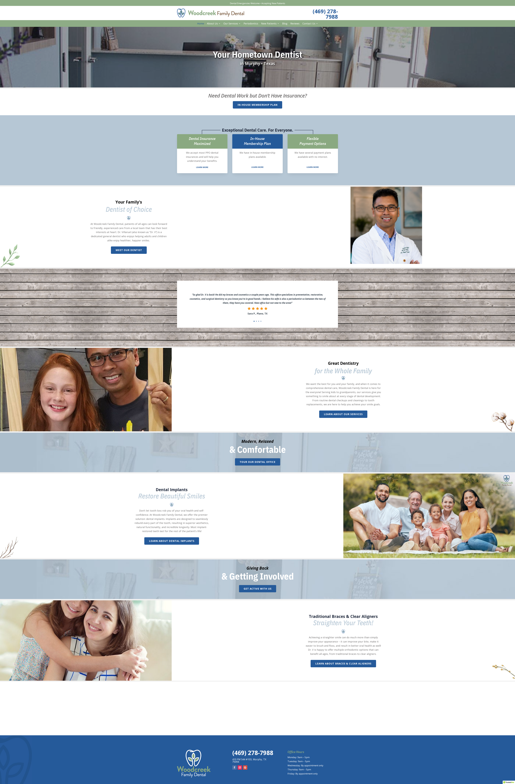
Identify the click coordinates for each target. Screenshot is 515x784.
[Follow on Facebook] (234, 767)
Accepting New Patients (273, 3)
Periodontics (251, 24)
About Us (212, 24)
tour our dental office (257, 462)
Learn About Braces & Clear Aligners (343, 663)
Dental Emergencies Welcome (245, 3)
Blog (284, 24)
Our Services (230, 24)
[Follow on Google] (245, 767)
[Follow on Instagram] (240, 767)
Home (200, 24)
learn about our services (343, 414)
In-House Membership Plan (257, 104)
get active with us (257, 588)
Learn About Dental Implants (171, 541)
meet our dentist (129, 250)
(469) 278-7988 (325, 14)
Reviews (294, 24)
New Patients (269, 24)
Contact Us (308, 24)
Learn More (202, 167)
